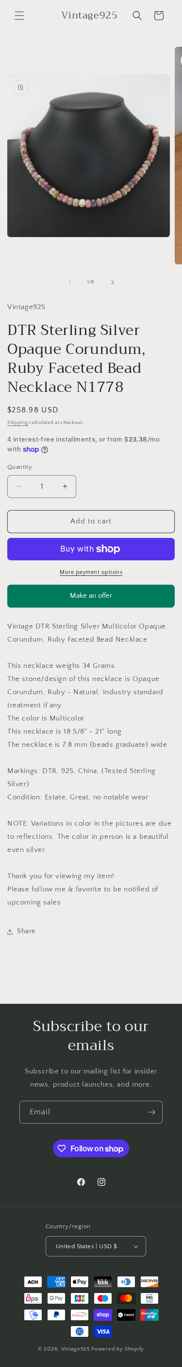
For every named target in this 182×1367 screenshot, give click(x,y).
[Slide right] (112, 282)
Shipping (17, 422)
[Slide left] (70, 282)
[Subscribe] (151, 1112)
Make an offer (91, 599)
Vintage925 (75, 1349)
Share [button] (26, 931)
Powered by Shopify (117, 1349)
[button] (19, 15)
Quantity (19, 466)
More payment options (91, 572)
